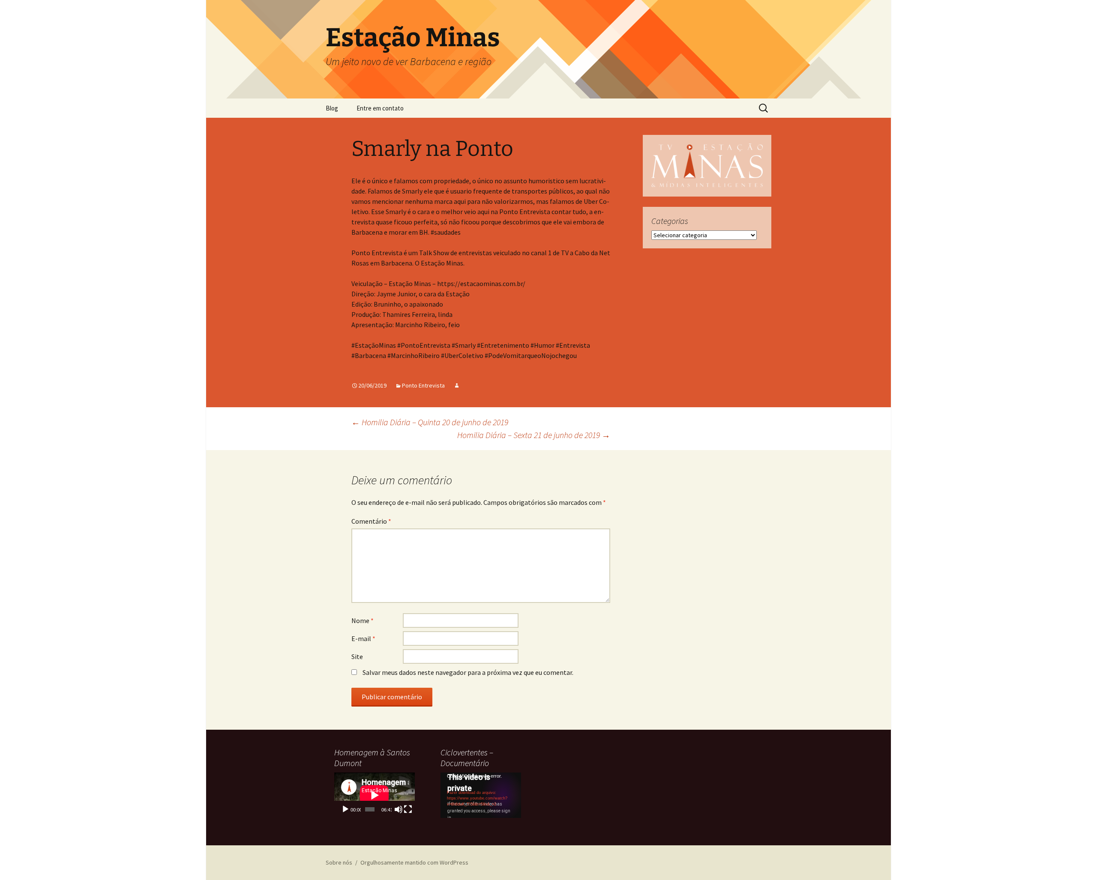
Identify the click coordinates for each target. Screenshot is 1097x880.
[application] (374, 795)
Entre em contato (380, 108)
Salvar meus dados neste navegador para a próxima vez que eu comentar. (468, 672)
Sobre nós (339, 862)
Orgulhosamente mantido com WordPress (414, 862)
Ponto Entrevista (423, 385)
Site (357, 656)
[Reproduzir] (345, 809)
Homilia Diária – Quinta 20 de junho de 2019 (429, 422)
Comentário (371, 521)
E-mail (363, 638)
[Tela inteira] (408, 809)
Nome (362, 620)
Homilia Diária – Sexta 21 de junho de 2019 (533, 435)
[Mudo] (398, 809)
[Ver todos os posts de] (456, 385)
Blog (332, 108)
